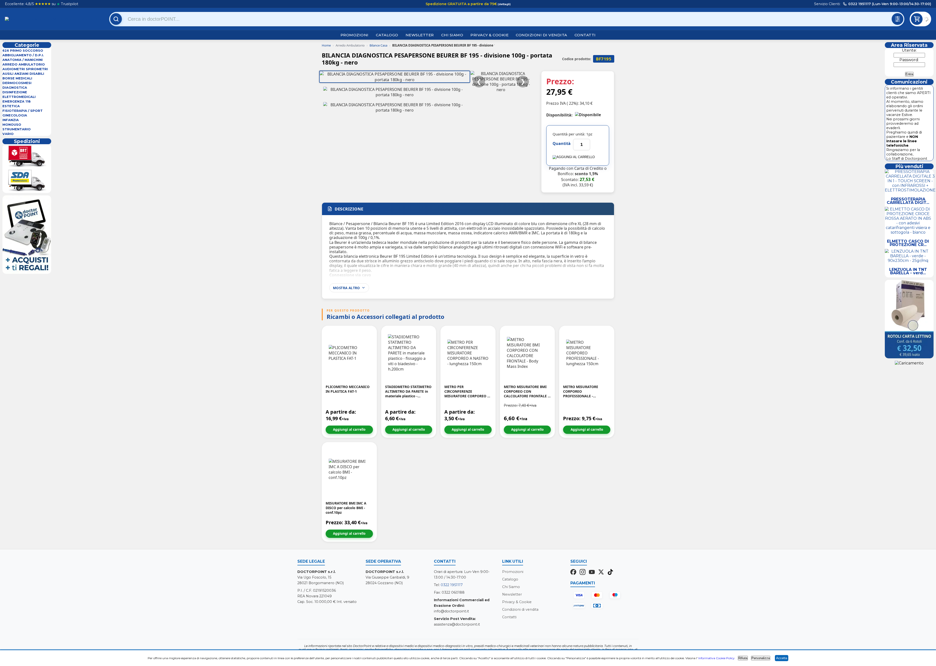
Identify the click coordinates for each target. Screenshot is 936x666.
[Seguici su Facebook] (573, 572)
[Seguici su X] (601, 572)
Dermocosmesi (16, 83)
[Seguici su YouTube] (592, 572)
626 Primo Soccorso (22, 50)
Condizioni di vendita (541, 35)
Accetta (781, 658)
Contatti (585, 35)
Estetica (11, 106)
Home (326, 45)
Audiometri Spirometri (25, 69)
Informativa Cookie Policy (716, 658)
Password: (909, 59)
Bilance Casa (378, 45)
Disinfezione (14, 92)
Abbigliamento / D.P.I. (23, 55)
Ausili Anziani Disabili (23, 74)
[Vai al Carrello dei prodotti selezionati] (927, 20)
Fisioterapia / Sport (22, 111)
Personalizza (760, 658)
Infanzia (10, 120)
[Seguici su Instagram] (582, 572)
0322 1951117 (452, 585)
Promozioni (355, 35)
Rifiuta (742, 658)
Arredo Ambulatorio (23, 64)
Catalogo (387, 35)
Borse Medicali (17, 78)
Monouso (11, 124)
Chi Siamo (452, 35)
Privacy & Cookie (489, 35)
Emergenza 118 (16, 101)
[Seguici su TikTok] (610, 572)
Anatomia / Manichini (22, 60)
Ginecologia (14, 115)
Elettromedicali (19, 97)
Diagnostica (14, 87)
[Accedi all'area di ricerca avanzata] (897, 19)
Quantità (562, 143)
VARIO (8, 134)
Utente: (909, 50)
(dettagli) (504, 4)
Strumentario (16, 129)
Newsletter (420, 35)
